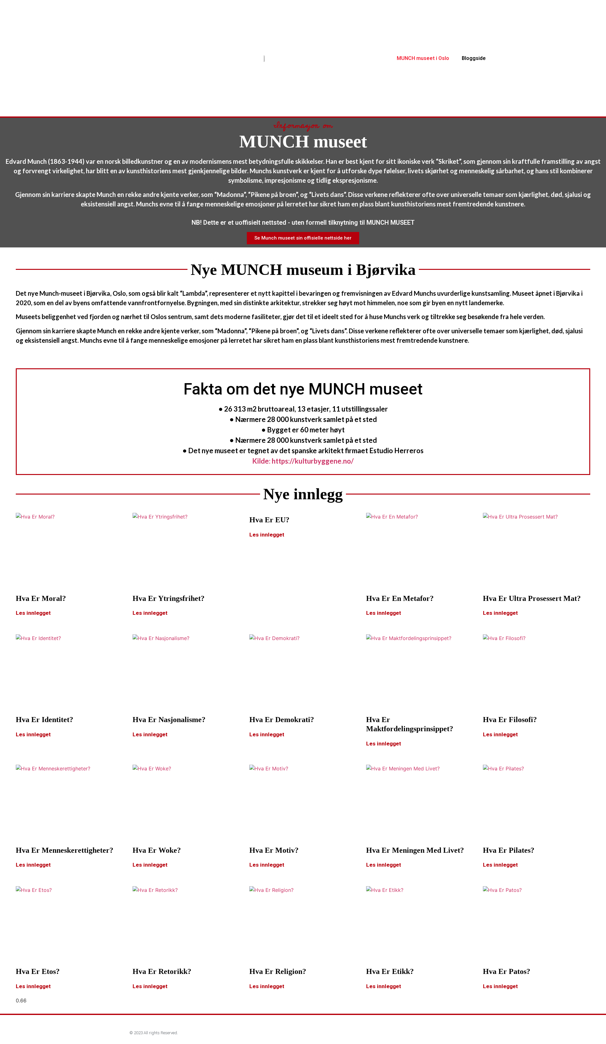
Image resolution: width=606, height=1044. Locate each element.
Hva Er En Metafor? (400, 598)
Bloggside (474, 58)
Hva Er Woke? (157, 850)
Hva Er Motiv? (274, 850)
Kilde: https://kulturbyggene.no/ (303, 461)
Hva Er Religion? (277, 971)
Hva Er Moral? (41, 598)
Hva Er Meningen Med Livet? (415, 850)
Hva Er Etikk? (390, 971)
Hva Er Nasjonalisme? (169, 719)
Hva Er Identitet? (44, 719)
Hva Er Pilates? (508, 850)
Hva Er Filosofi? (510, 719)
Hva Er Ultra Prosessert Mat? (532, 598)
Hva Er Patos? (506, 971)
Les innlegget (33, 613)
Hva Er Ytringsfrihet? (169, 598)
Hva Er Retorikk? (162, 971)
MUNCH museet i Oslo (423, 58)
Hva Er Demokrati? (281, 719)
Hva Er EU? (269, 520)
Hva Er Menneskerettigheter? (64, 850)
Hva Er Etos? (38, 971)
